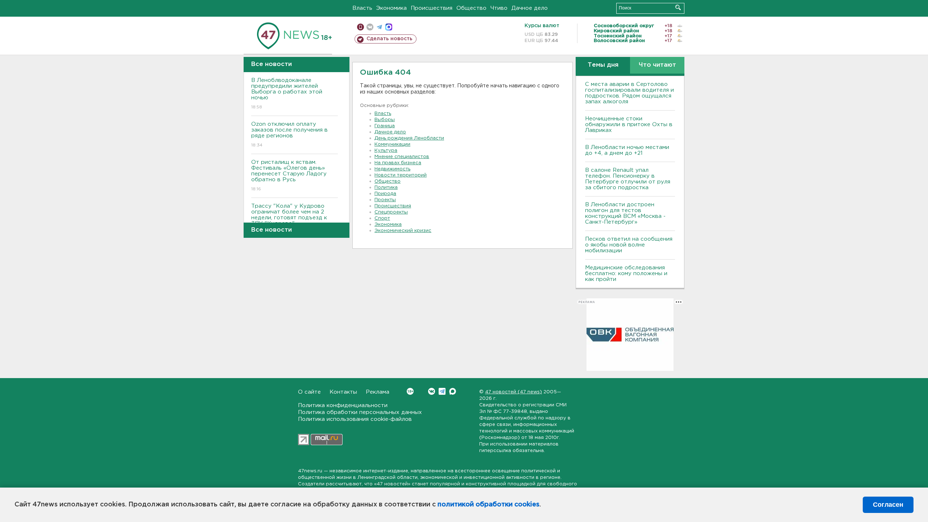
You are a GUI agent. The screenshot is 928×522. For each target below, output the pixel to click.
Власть (362, 8)
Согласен (888, 504)
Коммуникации (392, 144)
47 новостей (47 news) (513, 392)
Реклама (377, 392)
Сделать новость (389, 39)
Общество (471, 8)
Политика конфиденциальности (343, 405)
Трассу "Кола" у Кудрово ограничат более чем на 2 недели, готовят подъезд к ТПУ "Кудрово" (289, 219)
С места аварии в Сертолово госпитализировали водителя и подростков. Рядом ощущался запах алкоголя (629, 93)
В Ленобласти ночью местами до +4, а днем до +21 (627, 150)
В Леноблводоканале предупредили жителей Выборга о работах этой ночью (286, 93)
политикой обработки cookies (488, 505)
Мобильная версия (360, 27)
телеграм (379, 27)
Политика (386, 188)
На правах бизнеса (397, 163)
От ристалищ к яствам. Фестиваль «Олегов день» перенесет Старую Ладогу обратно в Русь (289, 175)
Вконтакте (431, 391)
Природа (385, 194)
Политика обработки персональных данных (360, 412)
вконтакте (369, 27)
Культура (385, 151)
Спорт (382, 218)
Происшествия (431, 8)
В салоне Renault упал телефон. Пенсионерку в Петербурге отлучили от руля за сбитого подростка (627, 179)
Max (452, 391)
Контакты (343, 392)
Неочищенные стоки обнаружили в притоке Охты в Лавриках (628, 124)
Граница (384, 126)
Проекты (385, 200)
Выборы (384, 120)
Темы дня (603, 65)
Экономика (391, 8)
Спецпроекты (391, 212)
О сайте (309, 392)
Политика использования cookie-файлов (355, 419)
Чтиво (499, 8)
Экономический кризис (402, 231)
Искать (678, 7)
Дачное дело (529, 8)
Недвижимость (392, 169)
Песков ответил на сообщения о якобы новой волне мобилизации (628, 245)
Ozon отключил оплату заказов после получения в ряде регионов (289, 134)
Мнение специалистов (401, 157)
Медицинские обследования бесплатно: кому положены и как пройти (626, 273)
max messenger (388, 27)
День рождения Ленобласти (409, 138)
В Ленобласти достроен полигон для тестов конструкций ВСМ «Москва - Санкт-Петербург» (625, 213)
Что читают (657, 65)
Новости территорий (400, 175)
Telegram (442, 391)
